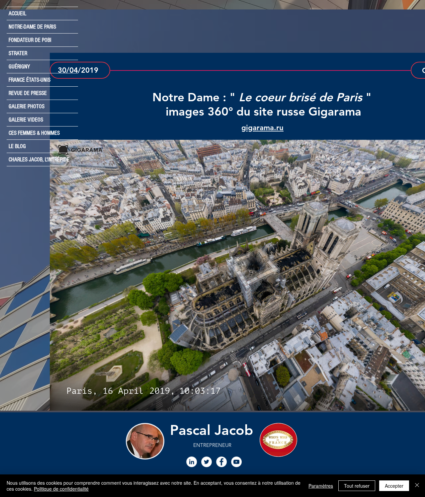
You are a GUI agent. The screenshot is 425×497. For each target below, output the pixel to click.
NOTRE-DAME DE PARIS (32, 27)
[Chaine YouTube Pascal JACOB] (236, 461)
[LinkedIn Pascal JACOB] (191, 461)
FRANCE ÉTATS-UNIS (29, 80)
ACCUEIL (17, 13)
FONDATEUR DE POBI (30, 40)
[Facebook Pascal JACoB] (221, 461)
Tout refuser (357, 485)
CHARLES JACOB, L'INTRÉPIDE (39, 159)
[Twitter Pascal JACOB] (206, 461)
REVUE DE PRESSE (28, 93)
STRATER (18, 53)
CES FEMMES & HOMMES (34, 133)
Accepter (394, 485)
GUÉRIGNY (19, 66)
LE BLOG (17, 146)
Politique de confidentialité (61, 488)
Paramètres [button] (320, 485)
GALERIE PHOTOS (26, 106)
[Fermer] (417, 486)
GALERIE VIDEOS (26, 120)
